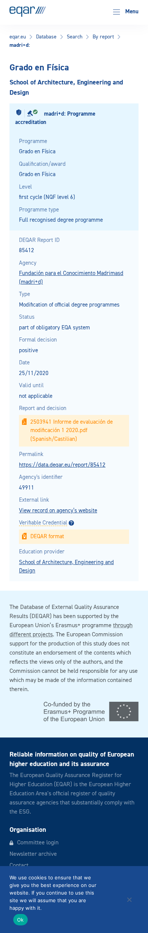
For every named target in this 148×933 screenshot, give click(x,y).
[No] (129, 899)
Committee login (37, 843)
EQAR (27, 11)
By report (103, 37)
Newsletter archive (33, 854)
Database (46, 37)
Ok (20, 920)
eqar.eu (17, 37)
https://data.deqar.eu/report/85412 (62, 465)
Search (74, 37)
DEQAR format (47, 536)
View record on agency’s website (58, 510)
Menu (131, 11)
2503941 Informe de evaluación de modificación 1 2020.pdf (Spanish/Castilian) (71, 430)
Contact (18, 866)
